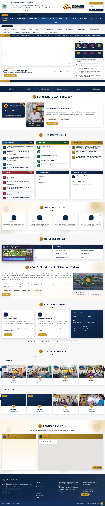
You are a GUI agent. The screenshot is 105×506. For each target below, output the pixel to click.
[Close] (32, 246)
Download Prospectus (14, 258)
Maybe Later (29, 258)
